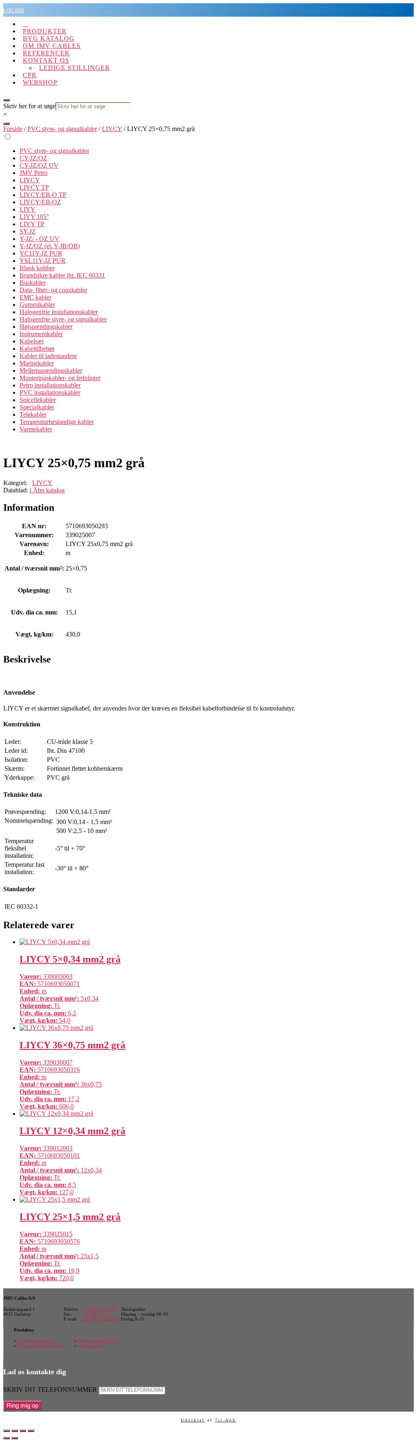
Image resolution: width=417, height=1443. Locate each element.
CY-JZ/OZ (33, 158)
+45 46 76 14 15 (99, 1314)
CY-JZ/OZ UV (39, 165)
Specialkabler (37, 407)
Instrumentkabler (41, 333)
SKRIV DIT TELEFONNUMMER (50, 1389)
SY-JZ (28, 231)
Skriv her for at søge (29, 106)
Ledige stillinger (74, 67)
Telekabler (33, 414)
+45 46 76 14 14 (99, 1309)
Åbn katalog (47, 490)
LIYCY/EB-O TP (43, 194)
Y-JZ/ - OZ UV (39, 238)
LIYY (27, 209)
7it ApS (225, 1420)
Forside (12, 128)
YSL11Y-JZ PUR (43, 260)
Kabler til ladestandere (48, 355)
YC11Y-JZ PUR (41, 253)
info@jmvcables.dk (101, 1318)
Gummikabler (37, 304)
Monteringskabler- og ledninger (60, 377)
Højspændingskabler (46, 326)
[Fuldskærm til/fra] (14, 1431)
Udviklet (193, 1420)
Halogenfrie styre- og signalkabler (63, 319)
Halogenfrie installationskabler (59, 311)
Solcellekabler (38, 399)
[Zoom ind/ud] (6, 1431)
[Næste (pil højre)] (14, 1438)
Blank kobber (37, 268)
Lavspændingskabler (37, 1340)
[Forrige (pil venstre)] (6, 1438)
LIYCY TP (34, 187)
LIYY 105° (34, 216)
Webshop (40, 82)
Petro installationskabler (50, 385)
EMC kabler (35, 297)
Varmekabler (36, 429)
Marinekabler (37, 363)
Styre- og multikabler (98, 1340)
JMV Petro (34, 172)
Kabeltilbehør (37, 348)
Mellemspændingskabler (51, 370)
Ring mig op (22, 1405)
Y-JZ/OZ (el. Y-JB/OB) (50, 246)
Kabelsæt (32, 341)
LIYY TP (32, 224)
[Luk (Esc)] (31, 1431)
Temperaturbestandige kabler (57, 421)
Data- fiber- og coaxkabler (53, 289)
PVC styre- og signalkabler (62, 128)
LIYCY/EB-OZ (40, 202)
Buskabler (33, 282)
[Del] (23, 1431)
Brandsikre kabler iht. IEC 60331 (62, 275)
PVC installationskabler (50, 392)
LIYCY (112, 128)
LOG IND (13, 10)
